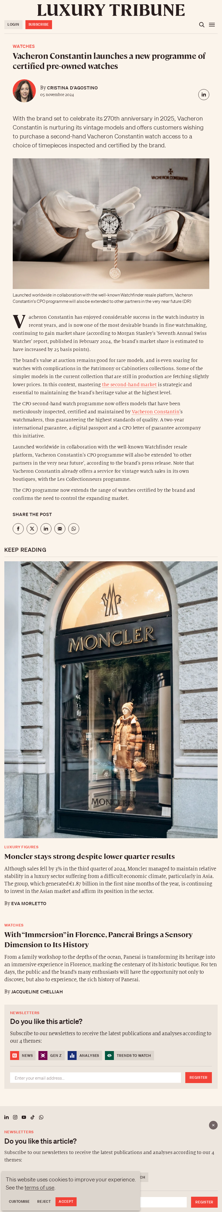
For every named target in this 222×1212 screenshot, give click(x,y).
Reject (44, 1201)
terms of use (39, 1187)
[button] (111, 606)
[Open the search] (201, 24)
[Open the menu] (212, 24)
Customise (19, 1201)
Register (204, 1202)
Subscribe (39, 24)
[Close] (213, 1125)
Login (13, 24)
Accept (66, 1201)
